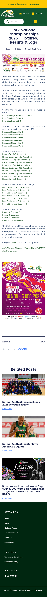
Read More (7, 409)
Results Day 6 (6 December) (14, 154)
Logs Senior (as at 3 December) (15, 196)
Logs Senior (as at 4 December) (15, 190)
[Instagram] (8, 576)
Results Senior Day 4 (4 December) (17, 162)
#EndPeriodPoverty (10, 251)
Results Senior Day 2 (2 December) (17, 173)
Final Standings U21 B (11, 121)
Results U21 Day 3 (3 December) (16, 171)
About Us (8, 537)
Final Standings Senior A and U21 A (17, 115)
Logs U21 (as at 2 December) (14, 204)
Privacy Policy (10, 552)
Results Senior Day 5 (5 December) (17, 157)
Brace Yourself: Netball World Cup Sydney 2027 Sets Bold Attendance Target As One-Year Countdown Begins (23, 490)
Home (6, 519)
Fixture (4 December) (11, 218)
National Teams (10, 528)
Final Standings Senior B (12, 118)
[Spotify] (16, 576)
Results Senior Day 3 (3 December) (17, 168)
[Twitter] (11, 576)
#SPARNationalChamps (12, 248)
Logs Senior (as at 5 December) (15, 187)
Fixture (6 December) (11, 212)
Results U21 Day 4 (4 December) (16, 165)
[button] (19, 349)
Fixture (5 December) (11, 215)
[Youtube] (13, 576)
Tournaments (9, 533)
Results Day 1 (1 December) (14, 179)
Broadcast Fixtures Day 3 (12, 140)
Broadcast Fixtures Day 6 (12, 132)
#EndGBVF (40, 248)
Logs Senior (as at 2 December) (15, 201)
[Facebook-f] (5, 576)
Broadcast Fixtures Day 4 (12, 137)
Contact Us (9, 542)
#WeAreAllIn (29, 248)
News (6, 523)
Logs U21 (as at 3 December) (14, 198)
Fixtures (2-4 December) (12, 220)
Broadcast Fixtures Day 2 (12, 143)
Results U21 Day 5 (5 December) (16, 160)
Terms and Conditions (13, 557)
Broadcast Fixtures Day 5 (12, 135)
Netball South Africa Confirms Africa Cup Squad (20, 445)
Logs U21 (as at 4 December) (14, 193)
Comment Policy (11, 562)
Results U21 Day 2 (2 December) (16, 176)
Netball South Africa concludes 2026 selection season (21, 403)
